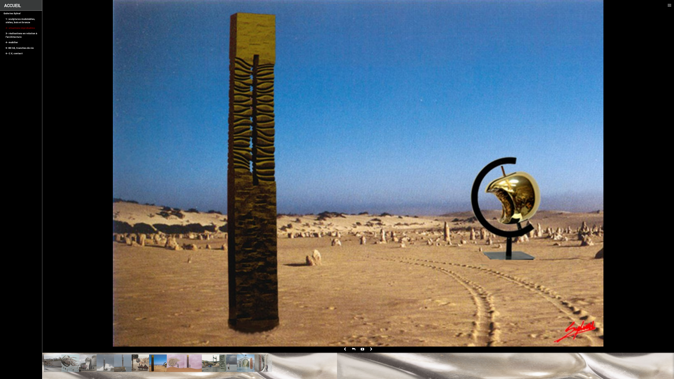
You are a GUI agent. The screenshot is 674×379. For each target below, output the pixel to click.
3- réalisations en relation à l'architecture (21, 35)
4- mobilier (12, 42)
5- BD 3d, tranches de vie (20, 47)
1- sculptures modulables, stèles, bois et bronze (20, 21)
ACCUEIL (12, 5)
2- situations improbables (20, 27)
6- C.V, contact (14, 53)
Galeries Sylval (12, 13)
